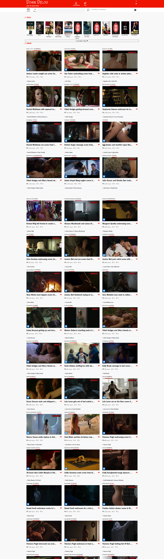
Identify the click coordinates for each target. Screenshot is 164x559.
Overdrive (66, 412)
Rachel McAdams (32, 117)
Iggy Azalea (115, 152)
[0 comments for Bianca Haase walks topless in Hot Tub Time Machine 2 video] (61, 437)
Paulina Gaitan (107, 516)
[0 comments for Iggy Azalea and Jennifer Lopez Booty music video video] (137, 145)
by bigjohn (72, 120)
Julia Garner (106, 188)
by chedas (111, 412)
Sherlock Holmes (30, 84)
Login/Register (76, 5)
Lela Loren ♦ (68, 409)
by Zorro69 (36, 483)
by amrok (31, 234)
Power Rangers (29, 483)
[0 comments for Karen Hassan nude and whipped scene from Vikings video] (61, 401)
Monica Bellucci (69, 338)
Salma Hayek (69, 188)
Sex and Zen (125, 35)
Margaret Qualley (107, 231)
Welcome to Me (29, 198)
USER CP (28, 11)
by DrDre (35, 305)
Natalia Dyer (114, 188)
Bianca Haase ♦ (31, 444)
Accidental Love (105, 234)
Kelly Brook (106, 373)
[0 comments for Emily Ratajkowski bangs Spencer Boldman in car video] (137, 473)
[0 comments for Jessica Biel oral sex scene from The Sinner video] (99, 259)
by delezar (73, 519)
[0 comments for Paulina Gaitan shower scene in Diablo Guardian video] (137, 508)
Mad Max (105, 35)
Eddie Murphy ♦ (31, 480)
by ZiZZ (110, 519)
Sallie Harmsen (69, 480)
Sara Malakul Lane (108, 302)
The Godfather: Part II (77, 36)
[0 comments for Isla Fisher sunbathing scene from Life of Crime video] (99, 74)
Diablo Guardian (106, 483)
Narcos (28, 49)
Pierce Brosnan (78, 188)
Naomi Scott (30, 516)
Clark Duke (39, 444)
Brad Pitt (114, 81)
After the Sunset (67, 155)
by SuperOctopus (38, 155)
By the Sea (104, 49)
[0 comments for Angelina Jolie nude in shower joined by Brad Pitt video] (137, 74)
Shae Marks (30, 302)
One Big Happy (105, 341)
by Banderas (72, 234)
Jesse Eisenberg (118, 117)
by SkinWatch (37, 49)
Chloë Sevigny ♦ (107, 338)
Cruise (103, 447)
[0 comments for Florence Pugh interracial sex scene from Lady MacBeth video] (61, 544)
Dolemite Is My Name (31, 447)
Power (65, 376)
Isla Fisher (68, 81)
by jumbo (110, 49)
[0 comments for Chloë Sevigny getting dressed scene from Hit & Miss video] (99, 109)
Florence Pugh (107, 444)
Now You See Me (106, 84)
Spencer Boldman (118, 480)
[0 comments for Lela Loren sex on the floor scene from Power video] (137, 401)
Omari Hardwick (76, 409)
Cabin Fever (96, 35)
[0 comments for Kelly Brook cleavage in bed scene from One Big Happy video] (137, 366)
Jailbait (104, 270)
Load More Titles (81, 41)
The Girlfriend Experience (69, 198)
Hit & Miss (66, 84)
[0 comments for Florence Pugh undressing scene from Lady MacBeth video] (137, 437)
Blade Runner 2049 (68, 447)
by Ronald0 (76, 84)
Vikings (28, 376)
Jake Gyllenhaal (115, 267)
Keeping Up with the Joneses (70, 554)
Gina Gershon (31, 267)
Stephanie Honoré (108, 117)
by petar (74, 155)
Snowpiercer (105, 554)
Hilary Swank (39, 188)
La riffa (65, 305)
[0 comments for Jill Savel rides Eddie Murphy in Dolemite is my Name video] (61, 473)
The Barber (66, 120)
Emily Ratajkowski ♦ (108, 480)
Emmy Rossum (31, 338)
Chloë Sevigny (69, 117)
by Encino (105, 120)
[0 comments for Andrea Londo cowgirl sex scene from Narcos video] (61, 74)
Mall (27, 234)
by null (39, 412)
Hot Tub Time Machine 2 (31, 412)
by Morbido (37, 270)
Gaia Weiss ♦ (69, 444)
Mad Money (67, 341)
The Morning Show (30, 554)
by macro (111, 305)
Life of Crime (67, 49)
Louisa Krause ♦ (69, 231)
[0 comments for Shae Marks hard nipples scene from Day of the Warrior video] (61, 295)
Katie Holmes (68, 373)
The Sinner (66, 234)
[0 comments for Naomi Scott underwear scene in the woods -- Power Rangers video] (61, 508)
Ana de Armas (76, 444)
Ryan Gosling (41, 152)
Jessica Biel (68, 267)
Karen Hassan (31, 409)
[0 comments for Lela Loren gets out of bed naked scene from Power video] (99, 401)
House (39, 35)
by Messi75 (32, 376)
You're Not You (29, 305)
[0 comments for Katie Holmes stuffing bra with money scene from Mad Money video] (99, 366)
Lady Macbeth (105, 412)
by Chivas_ (73, 49)
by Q (107, 270)
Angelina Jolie (107, 81)
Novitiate (104, 198)
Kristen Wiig (30, 231)
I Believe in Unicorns (106, 155)
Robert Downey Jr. (43, 117)
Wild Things (30, 35)
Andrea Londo (31, 81)
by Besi (35, 120)
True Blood (134, 35)
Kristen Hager (69, 152)
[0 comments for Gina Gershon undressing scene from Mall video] (61, 259)
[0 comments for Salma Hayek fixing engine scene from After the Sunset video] (99, 180)
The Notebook (29, 120)
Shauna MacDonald (79, 231)
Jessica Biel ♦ (107, 267)
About (85, 5)
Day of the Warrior (30, 270)
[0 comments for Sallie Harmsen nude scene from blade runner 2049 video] (99, 473)
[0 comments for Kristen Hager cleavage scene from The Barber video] (99, 145)
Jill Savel (38, 480)
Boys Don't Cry (29, 155)
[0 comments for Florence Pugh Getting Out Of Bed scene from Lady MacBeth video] (137, 544)
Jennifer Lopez (107, 152)
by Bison (36, 84)
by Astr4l (71, 270)
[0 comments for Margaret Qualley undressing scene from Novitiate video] (137, 223)
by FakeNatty (72, 412)
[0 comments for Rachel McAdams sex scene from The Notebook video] (61, 145)
